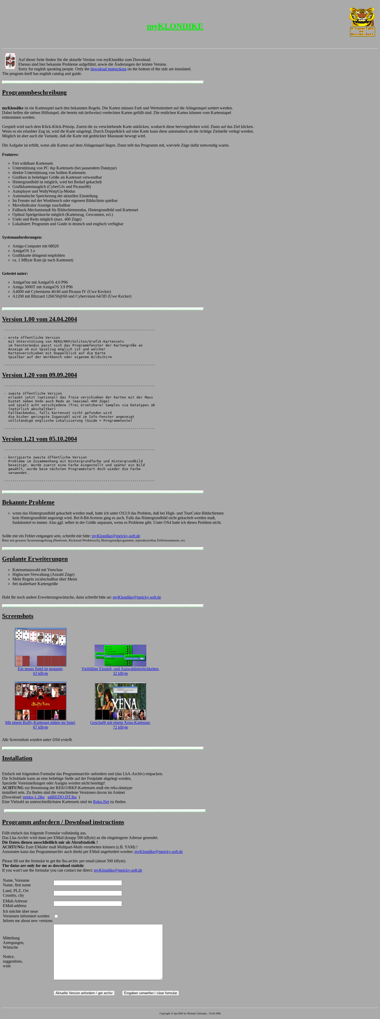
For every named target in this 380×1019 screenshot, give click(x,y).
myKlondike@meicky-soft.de (116, 536)
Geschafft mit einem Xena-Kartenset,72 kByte (120, 724)
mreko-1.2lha (33, 797)
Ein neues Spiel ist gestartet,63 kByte (40, 671)
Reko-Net (101, 801)
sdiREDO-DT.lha (62, 797)
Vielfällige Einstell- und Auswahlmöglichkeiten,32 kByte (120, 671)
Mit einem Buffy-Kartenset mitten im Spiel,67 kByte (40, 724)
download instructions (108, 69)
